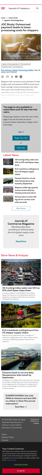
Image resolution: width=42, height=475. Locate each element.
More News (21, 208)
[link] (21, 231)
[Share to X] (12, 77)
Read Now (21, 241)
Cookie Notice (11, 460)
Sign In (21, 132)
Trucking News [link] (25, 64)
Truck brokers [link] (17, 67)
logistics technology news (14, 20)
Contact (5, 440)
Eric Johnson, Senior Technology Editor (17, 70)
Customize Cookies (21, 464)
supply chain (13, 18)
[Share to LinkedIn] (21, 77)
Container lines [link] (6, 67)
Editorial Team (8, 437)
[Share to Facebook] (16, 77)
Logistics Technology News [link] (10, 64)
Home (3, 18)
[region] (21, 458)
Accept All (21, 471)
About (4, 434)
